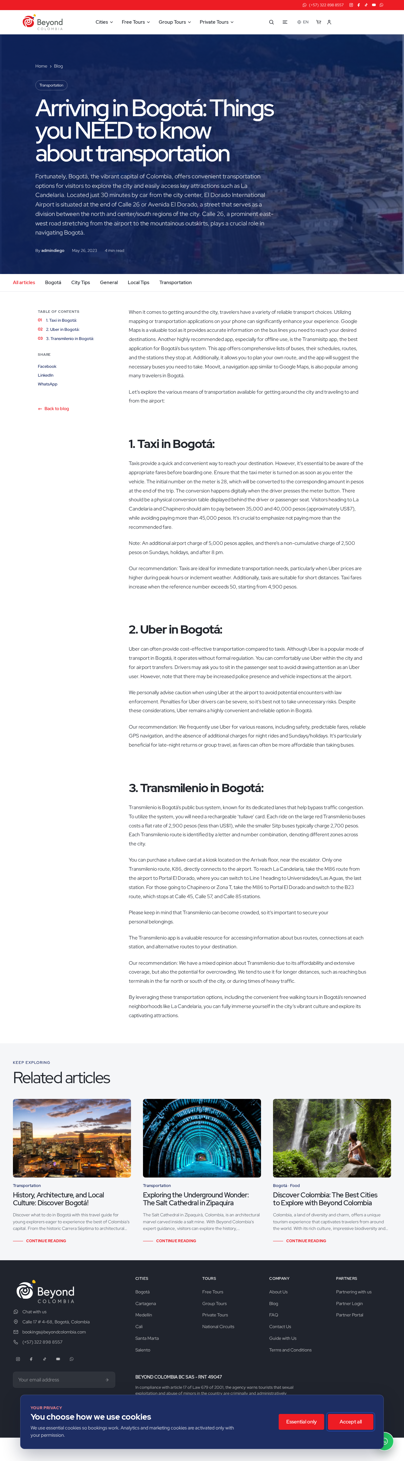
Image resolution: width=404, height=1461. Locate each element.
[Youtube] (373, 5)
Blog (58, 66)
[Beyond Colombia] (45, 1291)
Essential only (301, 1421)
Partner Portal (349, 1315)
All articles (24, 282)
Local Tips (138, 282)
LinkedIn (45, 375)
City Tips (80, 282)
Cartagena (145, 1303)
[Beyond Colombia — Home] (42, 22)
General (109, 282)
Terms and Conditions (290, 1350)
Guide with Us (282, 1338)
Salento (142, 1350)
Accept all (351, 1421)
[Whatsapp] (381, 5)
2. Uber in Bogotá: (63, 329)
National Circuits (218, 1326)
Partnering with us (353, 1292)
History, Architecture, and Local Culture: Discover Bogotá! (58, 1199)
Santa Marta (147, 1338)
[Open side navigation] (285, 22)
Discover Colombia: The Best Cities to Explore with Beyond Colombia (325, 1199)
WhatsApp (47, 384)
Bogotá (53, 282)
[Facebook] (358, 5)
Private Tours (215, 1315)
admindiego (52, 250)
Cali (139, 1326)
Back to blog (53, 408)
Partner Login (349, 1303)
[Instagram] (351, 5)
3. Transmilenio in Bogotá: (70, 338)
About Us (278, 1292)
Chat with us (34, 1312)
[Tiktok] (366, 5)
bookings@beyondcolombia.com (54, 1332)
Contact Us (280, 1326)
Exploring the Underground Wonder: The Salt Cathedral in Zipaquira (196, 1199)
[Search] (271, 22)
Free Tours (212, 1292)
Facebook (47, 366)
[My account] (332, 22)
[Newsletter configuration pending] (107, 1380)
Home (41, 66)
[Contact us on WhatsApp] (384, 1441)
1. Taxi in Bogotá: (62, 320)
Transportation (51, 85)
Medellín (143, 1315)
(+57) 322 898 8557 (42, 1342)
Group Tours (214, 1303)
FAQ (273, 1315)
